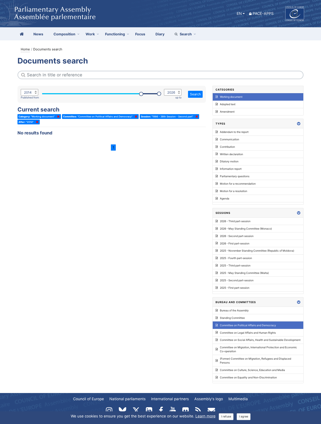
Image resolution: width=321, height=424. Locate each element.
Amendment (227, 111)
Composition (64, 34)
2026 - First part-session (234, 243)
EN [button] (239, 13)
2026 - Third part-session (235, 221)
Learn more (205, 416)
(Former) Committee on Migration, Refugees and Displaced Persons (255, 360)
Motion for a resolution (233, 191)
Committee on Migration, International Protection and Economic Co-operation (258, 349)
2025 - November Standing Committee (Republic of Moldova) (257, 250)
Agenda (224, 198)
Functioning (115, 34)
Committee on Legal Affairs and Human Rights (248, 332)
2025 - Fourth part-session (236, 258)
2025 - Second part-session (237, 280)
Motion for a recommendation (238, 183)
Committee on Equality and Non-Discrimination (248, 377)
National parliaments (127, 399)
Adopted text (227, 104)
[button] (298, 124)
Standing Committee (232, 317)
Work (90, 34)
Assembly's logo (208, 399)
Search (186, 34)
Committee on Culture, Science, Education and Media (252, 370)
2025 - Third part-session (235, 265)
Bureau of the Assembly (234, 310)
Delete (57, 116)
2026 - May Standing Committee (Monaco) (246, 228)
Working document (231, 96)
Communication (229, 139)
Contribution (227, 146)
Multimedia (238, 399)
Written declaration (231, 154)
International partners (170, 399)
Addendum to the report (234, 132)
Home (25, 49)
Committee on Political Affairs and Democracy (248, 325)
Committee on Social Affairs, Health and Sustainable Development (260, 340)
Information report (231, 168)
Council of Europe (88, 399)
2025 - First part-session (234, 287)
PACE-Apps (263, 13)
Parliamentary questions (234, 176)
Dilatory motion (229, 161)
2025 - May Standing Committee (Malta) (244, 273)
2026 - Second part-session (237, 236)
